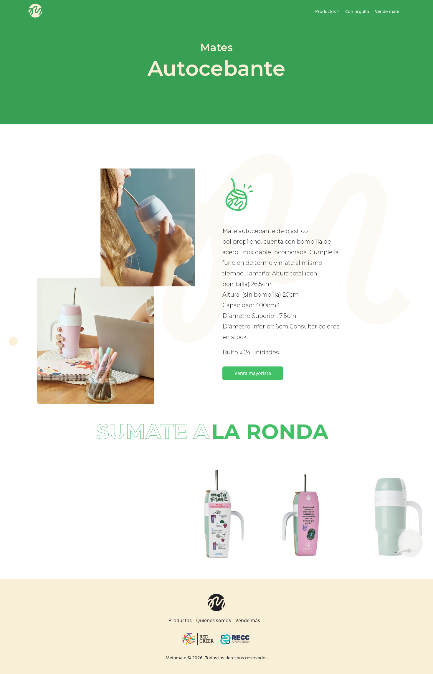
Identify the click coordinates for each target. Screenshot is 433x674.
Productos (180, 620)
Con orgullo (357, 11)
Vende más (247, 620)
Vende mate (387, 11)
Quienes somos (213, 620)
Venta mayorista (252, 373)
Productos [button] (325, 11)
